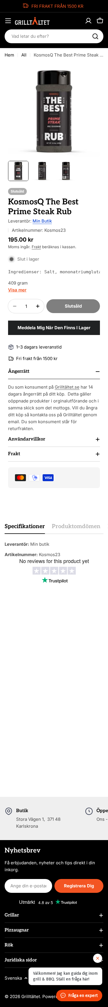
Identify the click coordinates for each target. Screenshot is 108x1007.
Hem (9, 55)
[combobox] (54, 36)
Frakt (36, 246)
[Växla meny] (8, 20)
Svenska (13, 978)
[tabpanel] (54, 549)
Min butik (42, 221)
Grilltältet (30, 996)
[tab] (25, 528)
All (23, 55)
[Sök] (95, 36)
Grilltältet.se (67, 387)
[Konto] (88, 20)
